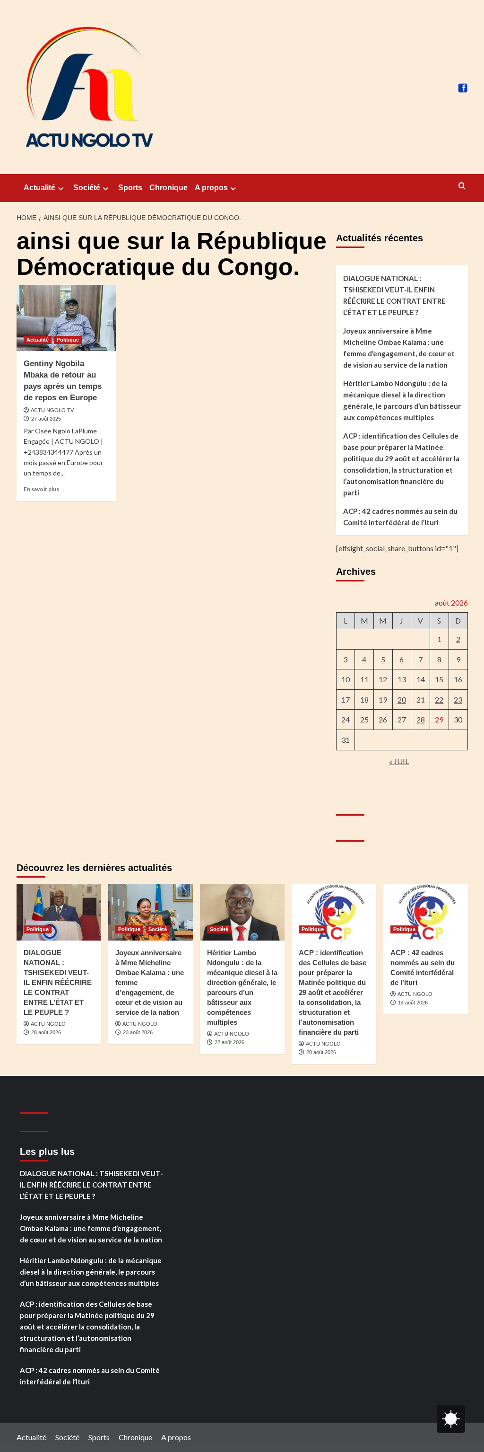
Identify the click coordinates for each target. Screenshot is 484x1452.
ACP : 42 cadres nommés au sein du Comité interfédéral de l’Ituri (400, 517)
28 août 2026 (46, 1032)
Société (86, 188)
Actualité (39, 188)
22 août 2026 (229, 1042)
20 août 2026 (321, 1052)
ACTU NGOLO (48, 1024)
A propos (211, 188)
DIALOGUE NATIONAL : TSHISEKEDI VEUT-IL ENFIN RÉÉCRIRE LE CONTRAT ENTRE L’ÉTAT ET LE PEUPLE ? (394, 295)
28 (420, 719)
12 (383, 679)
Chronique (168, 188)
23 (458, 699)
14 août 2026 (413, 1002)
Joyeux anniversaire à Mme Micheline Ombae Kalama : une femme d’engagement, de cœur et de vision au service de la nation (399, 347)
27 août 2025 (46, 419)
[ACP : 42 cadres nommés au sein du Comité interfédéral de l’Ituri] (425, 912)
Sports (130, 188)
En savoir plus (41, 489)
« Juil (399, 761)
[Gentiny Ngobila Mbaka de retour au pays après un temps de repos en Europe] (66, 318)
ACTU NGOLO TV (52, 410)
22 (439, 699)
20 (402, 699)
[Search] (462, 186)
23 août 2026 (138, 1032)
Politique (68, 340)
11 (364, 679)
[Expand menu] (60, 189)
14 (420, 679)
